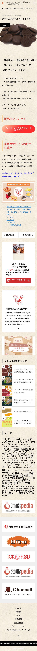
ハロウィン (27, 465)
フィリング (18, 470)
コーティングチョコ (18, 450)
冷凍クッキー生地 (18, 474)
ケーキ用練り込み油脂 (20, 449)
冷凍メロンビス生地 (17, 486)
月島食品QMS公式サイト (18, 308)
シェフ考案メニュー (25, 454)
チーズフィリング (24, 462)
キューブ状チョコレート (12, 444)
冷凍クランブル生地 (18, 476)
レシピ (18, 615)
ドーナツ (16, 465)
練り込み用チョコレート (18, 491)
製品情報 (18, 612)
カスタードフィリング (18, 440)
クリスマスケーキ (16, 446)
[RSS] (18, 636)
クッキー (26, 444)
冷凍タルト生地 (12, 481)
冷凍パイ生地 (16, 484)
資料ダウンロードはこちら (16, 280)
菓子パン (29, 493)
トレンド (6, 465)
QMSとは (18, 608)
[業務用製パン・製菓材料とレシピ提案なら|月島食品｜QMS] (2, 3)
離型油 (5, 495)
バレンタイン (23, 467)
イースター (24, 439)
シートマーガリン (24, 456)
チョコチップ (23, 458)
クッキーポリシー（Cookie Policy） (18, 630)
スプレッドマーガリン (8, 458)
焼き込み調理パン (25, 488)
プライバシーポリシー (18, 626)
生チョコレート (18, 489)
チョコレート (5, 25)
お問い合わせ (18, 622)
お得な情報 (18, 619)
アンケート (11, 438)
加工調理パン (13, 488)
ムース (24, 473)
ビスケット (10, 470)
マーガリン (17, 471)
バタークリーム (10, 467)
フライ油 (26, 470)
